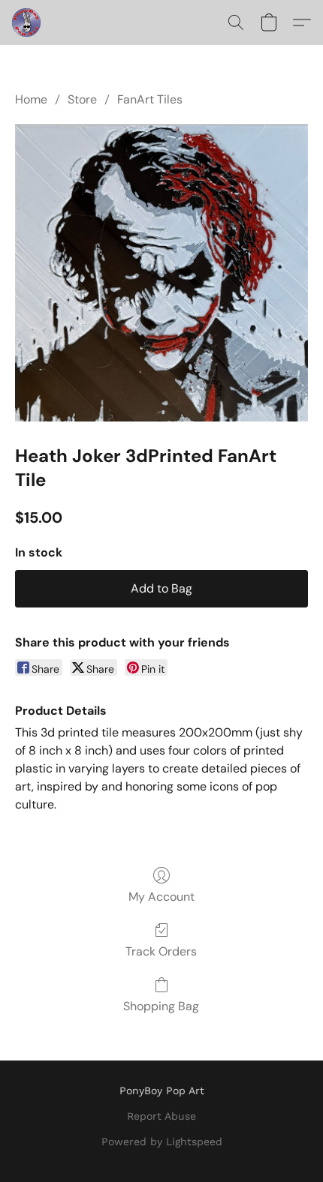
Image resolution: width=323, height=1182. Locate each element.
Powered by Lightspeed (161, 1142)
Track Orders (161, 951)
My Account (161, 896)
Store (82, 99)
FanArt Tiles (150, 99)
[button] (27, 22)
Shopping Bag (161, 1006)
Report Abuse (161, 1116)
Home (31, 99)
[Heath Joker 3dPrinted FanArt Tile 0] (161, 272)
